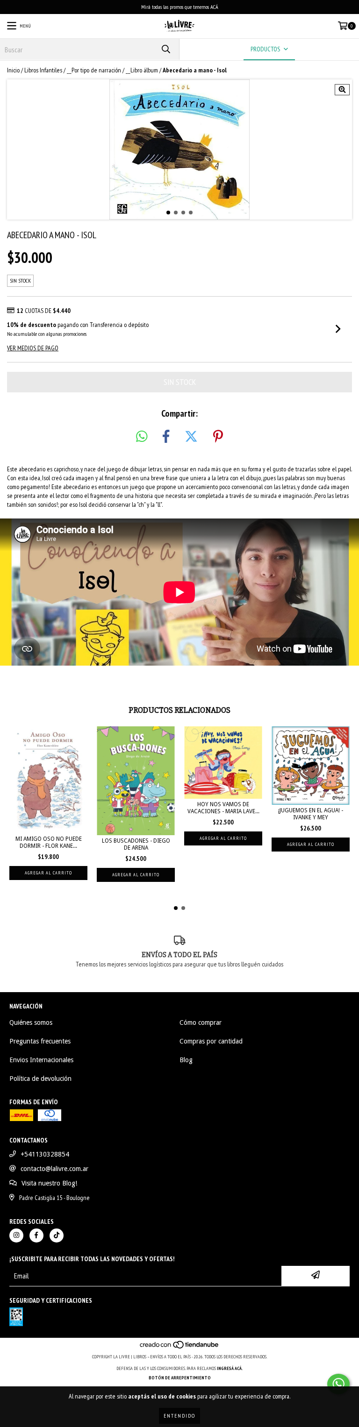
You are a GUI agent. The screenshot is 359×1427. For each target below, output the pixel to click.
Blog (186, 1060)
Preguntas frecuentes (40, 1041)
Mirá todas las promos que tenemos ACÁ (179, 6)
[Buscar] (165, 49)
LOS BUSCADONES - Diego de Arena (136, 844)
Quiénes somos (30, 1022)
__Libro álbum (142, 70)
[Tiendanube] (180, 1347)
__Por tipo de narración (94, 70)
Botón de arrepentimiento (180, 1378)
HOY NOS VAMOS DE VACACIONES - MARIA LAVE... (223, 808)
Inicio (13, 70)
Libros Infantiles (43, 70)
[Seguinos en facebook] (36, 1235)
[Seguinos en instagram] (16, 1235)
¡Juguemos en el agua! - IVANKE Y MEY (310, 814)
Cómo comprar (201, 1022)
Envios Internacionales (41, 1060)
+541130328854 (45, 1154)
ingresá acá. (230, 1368)
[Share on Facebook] (166, 436)
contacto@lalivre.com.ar (54, 1168)
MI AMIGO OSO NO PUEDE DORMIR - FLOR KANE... (48, 842)
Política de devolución (40, 1078)
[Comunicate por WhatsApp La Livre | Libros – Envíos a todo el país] (338, 1384)
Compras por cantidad (211, 1041)
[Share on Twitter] (191, 436)
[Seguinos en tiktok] (57, 1235)
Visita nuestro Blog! (49, 1183)
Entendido (179, 1415)
